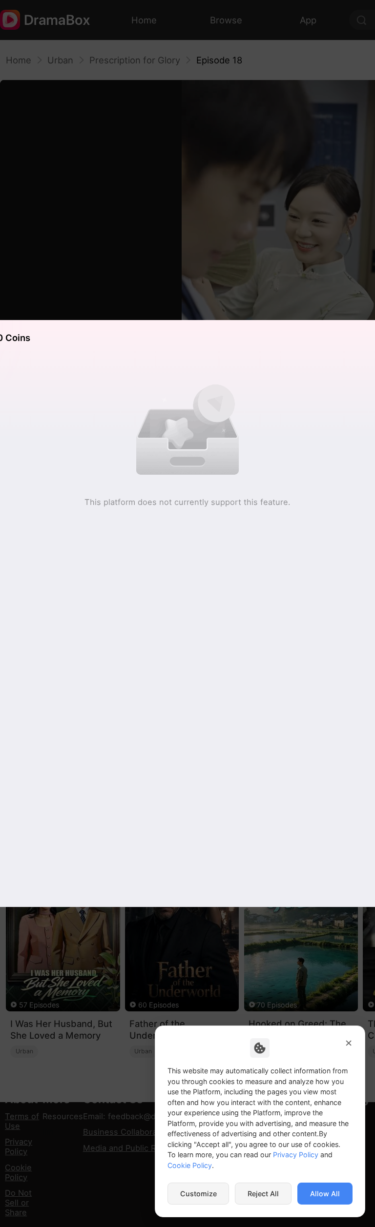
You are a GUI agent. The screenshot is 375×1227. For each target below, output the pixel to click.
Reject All (263, 1193)
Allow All (325, 1193)
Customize (198, 1193)
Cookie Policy (189, 1165)
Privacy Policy (295, 1154)
